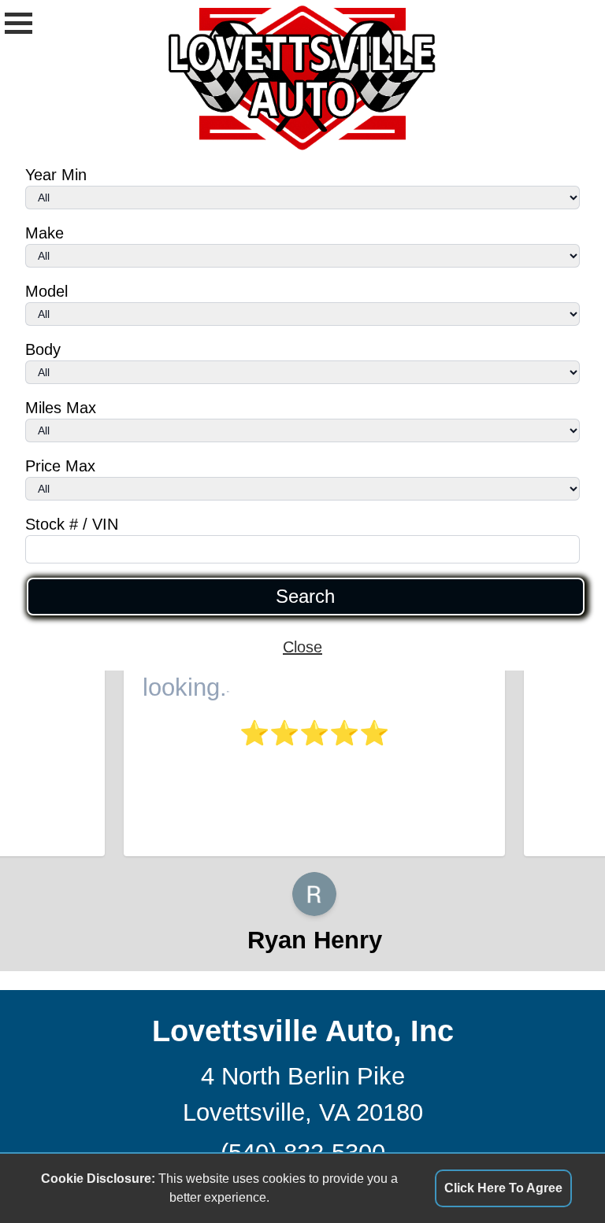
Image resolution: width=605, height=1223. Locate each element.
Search (305, 596)
